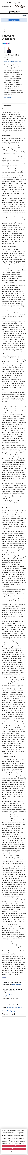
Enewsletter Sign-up (8, 1011)
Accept (14, 1145)
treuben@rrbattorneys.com (12, 62)
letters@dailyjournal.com (14, 1007)
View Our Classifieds (14, 12)
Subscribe (14, 20)
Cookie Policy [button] (13, 1141)
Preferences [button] (21, 1143)
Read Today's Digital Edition (14, 3)
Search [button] (25, 15)
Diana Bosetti (16, 984)
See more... (7, 97)
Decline (14, 1148)
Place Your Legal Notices (14, 11)
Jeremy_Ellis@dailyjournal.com (12, 995)
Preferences (14, 1151)
